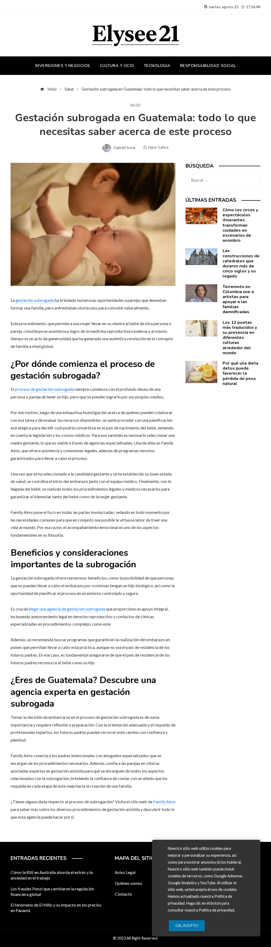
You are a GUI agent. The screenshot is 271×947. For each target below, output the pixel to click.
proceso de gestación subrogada (44, 389)
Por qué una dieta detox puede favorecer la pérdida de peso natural (240, 373)
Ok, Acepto (186, 925)
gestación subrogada (35, 300)
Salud (135, 105)
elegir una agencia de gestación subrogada (67, 608)
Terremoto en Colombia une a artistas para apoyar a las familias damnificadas (238, 299)
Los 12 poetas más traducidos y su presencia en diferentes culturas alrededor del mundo (240, 338)
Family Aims (164, 801)
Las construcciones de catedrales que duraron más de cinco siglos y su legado (241, 263)
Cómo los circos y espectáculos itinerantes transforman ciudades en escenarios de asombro (240, 225)
